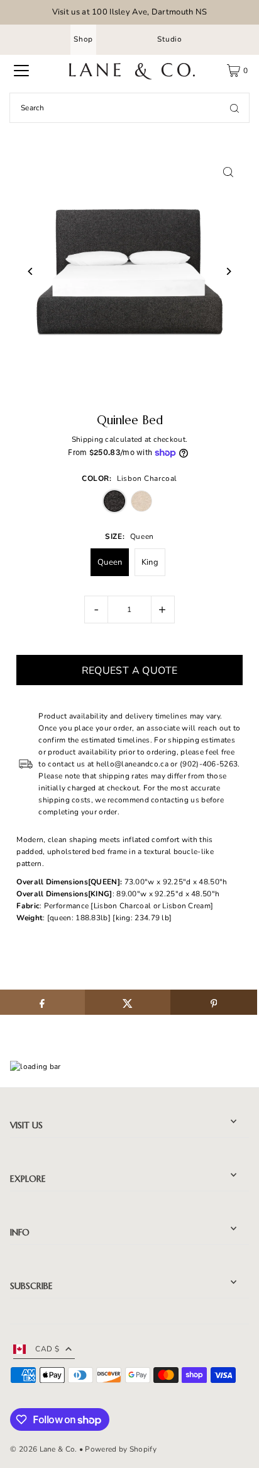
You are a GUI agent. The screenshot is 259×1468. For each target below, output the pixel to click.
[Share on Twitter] (128, 1002)
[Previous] (30, 271)
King (149, 562)
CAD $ (47, 1349)
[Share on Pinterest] (213, 1002)
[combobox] (129, 108)
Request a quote (130, 671)
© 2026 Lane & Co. (43, 1449)
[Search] (234, 108)
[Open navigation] (21, 70)
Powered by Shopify (120, 1449)
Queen (110, 562)
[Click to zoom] (228, 172)
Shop (83, 39)
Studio (169, 39)
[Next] (228, 271)
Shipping (87, 439)
